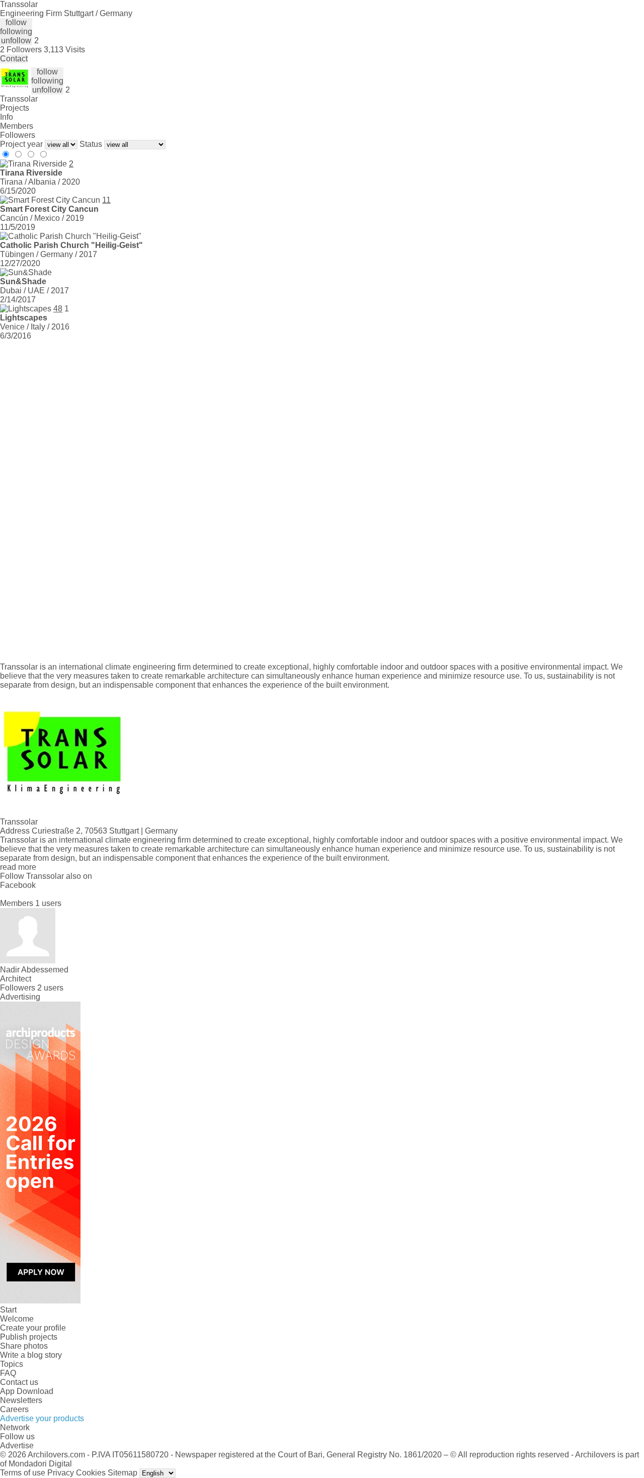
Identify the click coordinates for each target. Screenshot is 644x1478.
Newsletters (21, 1400)
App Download (26, 1391)
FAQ (8, 1373)
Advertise (17, 1445)
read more (18, 867)
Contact (14, 58)
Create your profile (33, 1328)
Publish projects (28, 1337)
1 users (48, 903)
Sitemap (122, 1472)
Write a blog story (31, 1355)
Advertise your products (42, 1418)
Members (16, 126)
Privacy (60, 1472)
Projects (14, 108)
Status (90, 144)
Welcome (17, 1319)
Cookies (91, 1472)
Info (6, 117)
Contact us (19, 1382)
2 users (50, 987)
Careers (14, 1409)
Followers (17, 135)
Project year (21, 144)
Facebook (18, 885)
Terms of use (22, 1472)
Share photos (24, 1346)
